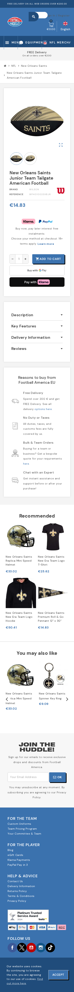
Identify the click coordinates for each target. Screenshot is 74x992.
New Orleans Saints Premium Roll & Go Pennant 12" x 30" (51, 616)
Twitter (22, 947)
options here (43, 409)
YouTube (31, 947)
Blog (10, 850)
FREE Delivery (37, 52)
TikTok (50, 947)
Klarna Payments (19, 860)
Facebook (12, 947)
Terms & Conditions (21, 896)
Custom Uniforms (19, 823)
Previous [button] (7, 699)
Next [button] (67, 699)
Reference (16, 194)
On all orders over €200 (37, 55)
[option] (20, 686)
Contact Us (15, 881)
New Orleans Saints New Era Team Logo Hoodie (19, 616)
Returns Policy (17, 891)
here (26, 463)
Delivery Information (21, 886)
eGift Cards (15, 855)
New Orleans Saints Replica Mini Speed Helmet (19, 560)
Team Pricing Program (22, 828)
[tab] (37, 315)
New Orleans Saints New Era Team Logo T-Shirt (51, 560)
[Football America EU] (15, 21)
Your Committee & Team (24, 833)
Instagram (41, 947)
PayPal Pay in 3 (18, 864)
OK (59, 777)
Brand (13, 189)
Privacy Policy (17, 901)
